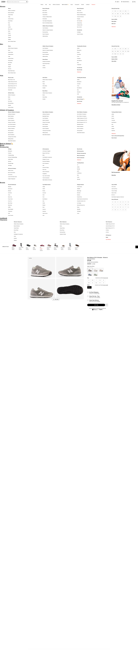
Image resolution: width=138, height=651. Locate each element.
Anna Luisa (114, 186)
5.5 (120, 11)
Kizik (43, 196)
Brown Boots (45, 12)
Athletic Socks (10, 170)
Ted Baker (79, 211)
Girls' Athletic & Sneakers (81, 114)
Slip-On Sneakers (46, 34)
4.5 (115, 11)
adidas (78, 48)
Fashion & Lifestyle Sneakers (48, 30)
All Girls (107, 232)
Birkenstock (79, 50)
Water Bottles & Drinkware (47, 179)
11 (112, 16)
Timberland (79, 64)
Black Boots (45, 10)
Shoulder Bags (10, 163)
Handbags (79, 32)
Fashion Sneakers (11, 120)
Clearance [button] (93, 4)
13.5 (115, 53)
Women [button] (42, 4)
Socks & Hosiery (80, 34)
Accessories (79, 67)
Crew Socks (10, 174)
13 (120, 16)
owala (78, 177)
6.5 (125, 11)
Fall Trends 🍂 (79, 20)
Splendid (78, 209)
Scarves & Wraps (46, 167)
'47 (77, 164)
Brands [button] (82, 4)
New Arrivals (79, 27)
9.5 (123, 13)
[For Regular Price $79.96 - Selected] (90, 270)
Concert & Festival (80, 16)
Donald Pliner (79, 196)
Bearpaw (9, 186)
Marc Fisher (10, 203)
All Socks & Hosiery (12, 168)
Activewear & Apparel (46, 151)
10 (125, 13)
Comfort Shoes (10, 18)
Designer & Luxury (46, 159)
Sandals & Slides (63, 234)
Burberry (78, 194)
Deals (107, 237)
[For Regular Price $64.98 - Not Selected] (101, 270)
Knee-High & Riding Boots (47, 20)
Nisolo (78, 207)
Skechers (78, 91)
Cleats (9, 99)
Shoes (9, 8)
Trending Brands (80, 162)
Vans (43, 215)
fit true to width (105, 285)
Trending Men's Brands (81, 46)
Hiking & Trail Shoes (11, 122)
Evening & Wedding (46, 161)
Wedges (9, 39)
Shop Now (114, 175)
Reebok (113, 128)
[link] (14, 247)
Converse (78, 83)
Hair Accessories (46, 163)
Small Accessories (46, 171)
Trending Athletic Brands (116, 112)
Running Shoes (45, 32)
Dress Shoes (10, 20)
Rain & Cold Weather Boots (47, 22)
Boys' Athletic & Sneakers (81, 116)
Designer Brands (80, 184)
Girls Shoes (45, 77)
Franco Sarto (10, 199)
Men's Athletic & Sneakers (48, 112)
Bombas (78, 169)
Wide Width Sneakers (12, 140)
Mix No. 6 (113, 194)
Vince (78, 213)
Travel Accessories (46, 177)
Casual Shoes (10, 14)
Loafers (9, 27)
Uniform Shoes (10, 107)
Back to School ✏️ (65, 4)
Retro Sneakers (11, 130)
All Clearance (108, 235)
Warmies (78, 179)
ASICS (113, 116)
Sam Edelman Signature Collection (118, 196)
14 (117, 53)
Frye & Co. (10, 201)
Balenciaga (79, 190)
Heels (9, 24)
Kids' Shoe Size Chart (12, 87)
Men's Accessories (81, 155)
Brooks (78, 52)
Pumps (9, 33)
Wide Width (114, 21)
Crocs (78, 56)
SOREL (9, 207)
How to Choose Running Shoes (118, 135)
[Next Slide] (136, 247)
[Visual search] (27, 1)
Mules (9, 31)
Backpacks (10, 151)
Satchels (9, 161)
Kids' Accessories (80, 157)
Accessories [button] (77, 4)
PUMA (113, 126)
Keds (43, 194)
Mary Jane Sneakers (11, 126)
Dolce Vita (10, 196)
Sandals (9, 35)
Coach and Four (114, 188)
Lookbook (87, 4)
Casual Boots (45, 14)
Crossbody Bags (11, 155)
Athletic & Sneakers (11, 10)
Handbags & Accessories (18, 234)
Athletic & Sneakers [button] (56, 4)
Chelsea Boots (10, 54)
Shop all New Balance (91, 258)
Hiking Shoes (10, 60)
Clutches (9, 153)
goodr (78, 171)
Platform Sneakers (11, 128)
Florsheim (79, 58)
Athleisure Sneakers (11, 114)
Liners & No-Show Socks (12, 176)
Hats (43, 165)
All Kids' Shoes (11, 93)
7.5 (112, 13)
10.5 (128, 13)
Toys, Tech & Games (46, 175)
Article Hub (79, 10)
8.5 (117, 13)
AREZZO (78, 188)
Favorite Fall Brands (12, 184)
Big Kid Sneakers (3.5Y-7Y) (82, 122)
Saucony (44, 209)
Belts (43, 155)
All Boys (107, 230)
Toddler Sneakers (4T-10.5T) (82, 118)
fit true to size (105, 277)
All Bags (9, 149)
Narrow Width (114, 19)
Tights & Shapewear (11, 178)
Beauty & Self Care (46, 153)
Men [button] (46, 4)
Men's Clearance (63, 221)
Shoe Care (44, 169)
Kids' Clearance (109, 221)
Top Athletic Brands (46, 184)
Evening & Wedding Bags (12, 157)
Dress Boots (45, 18)
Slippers (9, 37)
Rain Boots (10, 62)
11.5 (115, 16)
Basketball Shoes (46, 116)
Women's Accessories (81, 153)
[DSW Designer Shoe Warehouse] (3, 1)
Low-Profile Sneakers (12, 124)
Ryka (43, 207)
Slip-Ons (9, 68)
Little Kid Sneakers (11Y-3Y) (82, 120)
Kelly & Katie (114, 192)
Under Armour (45, 213)
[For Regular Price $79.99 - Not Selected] (90, 274)
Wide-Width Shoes (11, 70)
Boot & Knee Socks (11, 172)
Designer (78, 18)
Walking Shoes (45, 36)
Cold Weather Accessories (47, 157)
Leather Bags (10, 159)
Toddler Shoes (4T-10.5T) (12, 81)
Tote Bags (10, 165)
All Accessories (46, 149)
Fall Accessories (80, 151)
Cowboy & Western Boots (47, 16)
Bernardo (78, 192)
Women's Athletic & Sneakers (14, 112)
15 (120, 53)
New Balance (79, 60)
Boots (72, 4)
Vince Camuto (10, 215)
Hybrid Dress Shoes (46, 63)
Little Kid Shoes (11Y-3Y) (12, 83)
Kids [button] (50, 4)
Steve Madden (10, 209)
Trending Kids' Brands (81, 77)
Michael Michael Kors (81, 205)
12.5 (128, 51)
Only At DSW (114, 184)
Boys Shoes (45, 90)
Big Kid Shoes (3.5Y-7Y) (12, 85)
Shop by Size (10, 77)
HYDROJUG (79, 173)
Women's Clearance (18, 221)
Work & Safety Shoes (12, 41)
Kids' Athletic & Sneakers (82, 112)
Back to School (79, 12)
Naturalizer (10, 205)
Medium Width (114, 59)
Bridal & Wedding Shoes (81, 14)
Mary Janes (10, 29)
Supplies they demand (117, 101)
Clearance (114, 26)
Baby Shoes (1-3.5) (11, 79)
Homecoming (79, 22)
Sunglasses (45, 173)
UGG (78, 94)
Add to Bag (96, 305)
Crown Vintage (114, 190)
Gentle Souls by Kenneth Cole (82, 199)
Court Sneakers (45, 28)
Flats (9, 22)
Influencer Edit (79, 24)
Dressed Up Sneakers (46, 61)
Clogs (9, 16)
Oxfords (44, 67)
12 (117, 16)
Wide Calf (113, 23)
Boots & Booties (11, 12)
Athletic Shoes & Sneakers (48, 26)
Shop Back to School (116, 104)
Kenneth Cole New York (81, 201)
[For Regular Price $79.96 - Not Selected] (95, 270)
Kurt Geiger (79, 203)
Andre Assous (79, 186)
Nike (78, 62)
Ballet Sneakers (11, 116)
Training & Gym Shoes (12, 136)
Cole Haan (79, 54)
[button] (106, 305)
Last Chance (108, 239)
